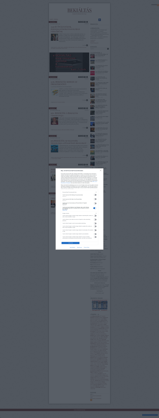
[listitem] (79, 192)
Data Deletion (72, 247)
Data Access (79, 247)
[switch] (95, 195)
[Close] (101, 171)
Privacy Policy (86, 247)
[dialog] (79, 209)
